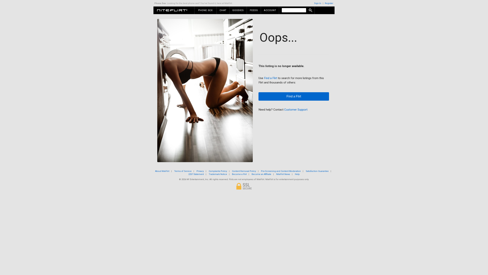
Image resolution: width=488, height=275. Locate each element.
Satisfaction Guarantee (317, 171)
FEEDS (254, 10)
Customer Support (295, 109)
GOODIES (238, 10)
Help (297, 174)
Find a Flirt (270, 78)
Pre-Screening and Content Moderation (281, 171)
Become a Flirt (239, 174)
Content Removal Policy (244, 171)
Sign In (317, 3)
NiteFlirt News (283, 174)
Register (329, 3)
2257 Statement (196, 174)
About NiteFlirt (162, 171)
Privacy (200, 171)
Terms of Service (183, 171)
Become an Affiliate (261, 174)
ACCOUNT (270, 10)
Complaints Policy (218, 171)
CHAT (223, 10)
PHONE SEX (205, 10)
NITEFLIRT (175, 10)
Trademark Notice (218, 174)
